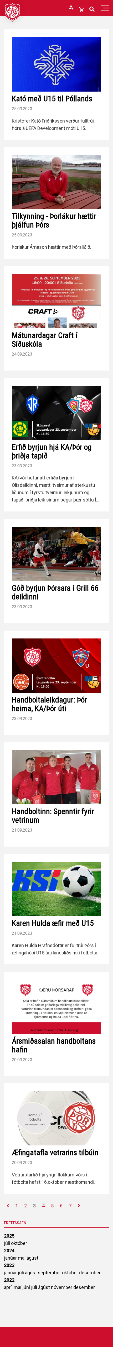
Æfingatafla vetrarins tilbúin (55, 1152)
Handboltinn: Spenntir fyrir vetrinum (53, 816)
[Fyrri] (8, 1206)
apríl (9, 1287)
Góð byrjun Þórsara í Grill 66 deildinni (55, 592)
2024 (9, 1250)
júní (26, 1287)
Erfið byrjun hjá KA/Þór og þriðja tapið (52, 451)
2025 (9, 1236)
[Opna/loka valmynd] (105, 8)
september (50, 1272)
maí (22, 1258)
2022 (9, 1280)
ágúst (32, 1258)
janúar (11, 1258)
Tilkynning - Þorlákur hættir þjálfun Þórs (54, 220)
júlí (7, 1243)
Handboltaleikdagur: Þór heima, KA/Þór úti (49, 704)
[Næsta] (79, 1206)
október (19, 1243)
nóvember (62, 1287)
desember (90, 1272)
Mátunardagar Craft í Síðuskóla (44, 339)
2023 (9, 1265)
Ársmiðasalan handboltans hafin (54, 1045)
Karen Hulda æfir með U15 (53, 923)
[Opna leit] (92, 9)
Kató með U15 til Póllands (52, 98)
